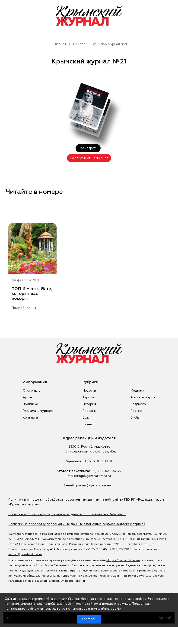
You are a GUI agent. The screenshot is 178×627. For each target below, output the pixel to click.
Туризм (88, 397)
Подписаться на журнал (89, 158)
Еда (86, 417)
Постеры (137, 410)
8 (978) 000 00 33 (106, 471)
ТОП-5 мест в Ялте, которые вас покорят (32, 294)
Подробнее (21, 308)
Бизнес (88, 424)
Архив (28, 397)
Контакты (30, 417)
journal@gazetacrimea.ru (95, 485)
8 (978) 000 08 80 (98, 461)
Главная (60, 44)
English (135, 417)
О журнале (31, 390)
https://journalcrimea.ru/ (123, 560)
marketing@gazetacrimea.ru (89, 476)
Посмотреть (88, 148)
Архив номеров (142, 397)
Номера (79, 44)
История (89, 404)
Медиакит (138, 390)
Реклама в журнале (38, 410)
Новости (89, 390)
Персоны (89, 410)
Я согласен (89, 619)
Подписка (30, 404)
